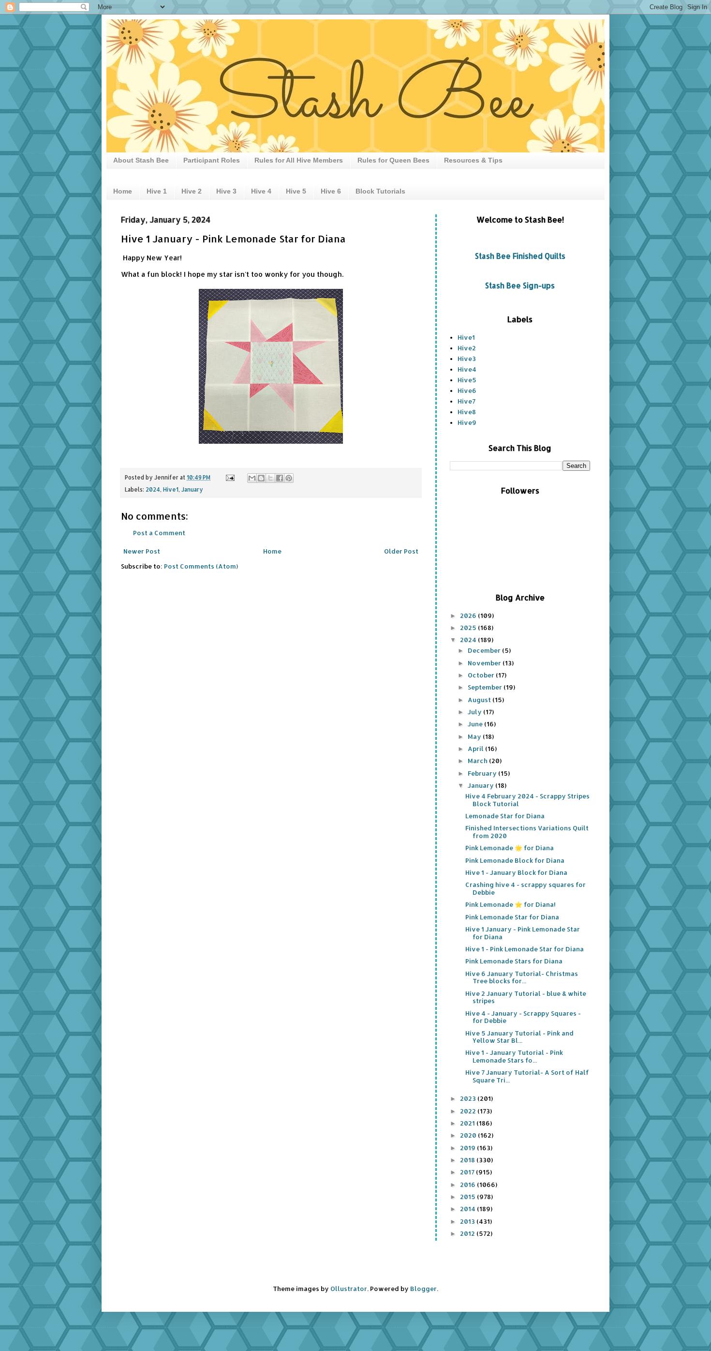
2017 (468, 1172)
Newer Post (141, 551)
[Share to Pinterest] (289, 478)
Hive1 (170, 489)
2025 (469, 627)
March (478, 761)
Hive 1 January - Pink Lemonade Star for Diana (522, 933)
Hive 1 (157, 191)
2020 (469, 1135)
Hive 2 (191, 191)
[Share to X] (270, 478)
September (486, 687)
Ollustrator (348, 1288)
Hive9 (467, 422)
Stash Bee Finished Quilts (520, 256)
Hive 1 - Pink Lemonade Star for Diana (524, 949)
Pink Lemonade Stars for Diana (514, 961)
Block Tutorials (380, 191)
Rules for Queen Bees (393, 160)
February (483, 773)
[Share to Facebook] (279, 478)
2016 (468, 1184)
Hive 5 (296, 191)
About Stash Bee (141, 160)
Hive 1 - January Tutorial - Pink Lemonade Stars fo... (514, 1056)
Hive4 (467, 369)
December (485, 650)
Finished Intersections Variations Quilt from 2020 (527, 832)
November (485, 663)
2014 (468, 1209)
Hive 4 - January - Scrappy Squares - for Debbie (523, 1017)
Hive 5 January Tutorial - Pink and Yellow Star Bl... (519, 1037)
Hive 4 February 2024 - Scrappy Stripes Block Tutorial (527, 800)
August (480, 700)
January (192, 489)
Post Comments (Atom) (201, 566)
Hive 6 (331, 191)
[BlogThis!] (261, 478)
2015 (468, 1197)
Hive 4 (261, 191)
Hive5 (467, 380)
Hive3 (467, 358)
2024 (153, 489)
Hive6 (467, 390)
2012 (468, 1233)
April (476, 748)
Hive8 (467, 412)
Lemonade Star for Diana (505, 816)
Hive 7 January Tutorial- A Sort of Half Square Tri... (527, 1076)
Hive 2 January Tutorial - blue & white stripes (525, 997)
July (475, 712)
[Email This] (252, 478)
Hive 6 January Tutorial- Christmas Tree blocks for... (521, 977)
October (482, 675)
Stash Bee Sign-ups (520, 285)
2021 (468, 1123)
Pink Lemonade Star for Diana (512, 917)
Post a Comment (159, 533)
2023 (468, 1098)
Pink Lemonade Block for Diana (514, 860)
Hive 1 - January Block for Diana (516, 872)
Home (122, 191)
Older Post (401, 551)
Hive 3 (226, 191)
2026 (469, 615)
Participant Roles (211, 160)
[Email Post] (229, 477)
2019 (468, 1148)
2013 (468, 1221)
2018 (468, 1160)
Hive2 (467, 348)
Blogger (423, 1288)
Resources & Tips (473, 160)
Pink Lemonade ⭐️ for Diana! (510, 904)
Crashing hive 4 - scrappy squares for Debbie (525, 888)
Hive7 (466, 401)
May (475, 736)
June (476, 724)
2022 (468, 1111)
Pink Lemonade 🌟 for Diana (509, 848)
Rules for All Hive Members (298, 160)
